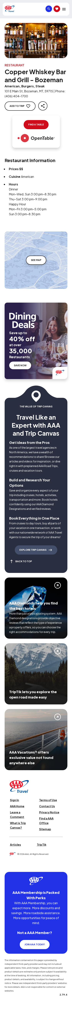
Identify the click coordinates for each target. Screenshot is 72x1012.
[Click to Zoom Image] (36, 40)
